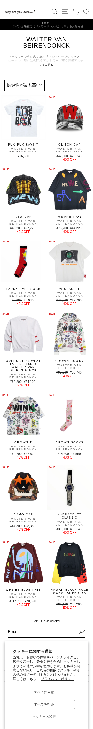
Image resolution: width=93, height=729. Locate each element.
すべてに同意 (44, 692)
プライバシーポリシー (57, 679)
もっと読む (46, 64)
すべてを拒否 (44, 704)
